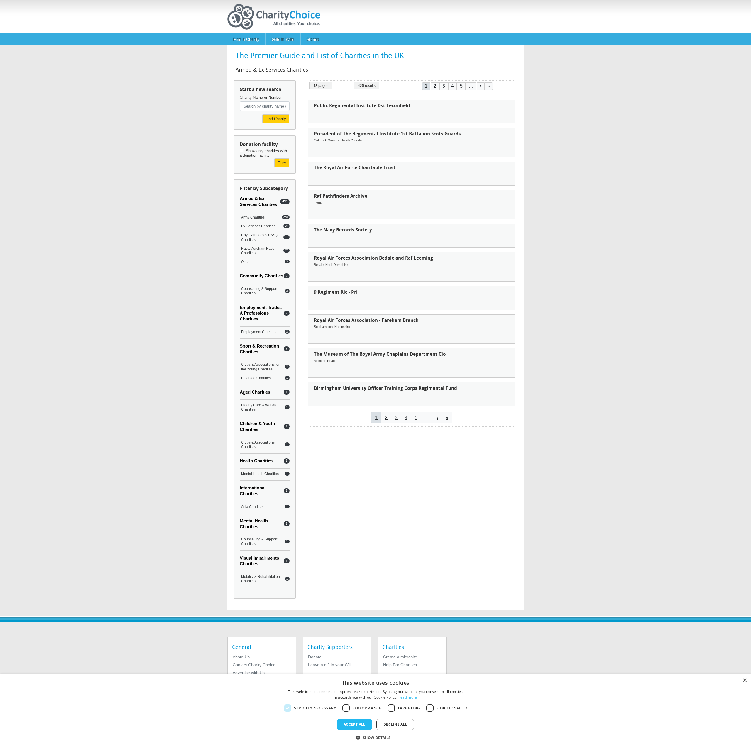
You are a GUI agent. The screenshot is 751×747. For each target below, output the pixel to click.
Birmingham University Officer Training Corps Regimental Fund (385, 388)
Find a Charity (246, 39)
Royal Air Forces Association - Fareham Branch (366, 320)
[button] (375, 737)
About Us (241, 656)
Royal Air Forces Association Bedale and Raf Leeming (373, 258)
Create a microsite (400, 656)
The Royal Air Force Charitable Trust (354, 167)
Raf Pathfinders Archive (340, 196)
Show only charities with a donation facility (263, 153)
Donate (315, 656)
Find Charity (275, 119)
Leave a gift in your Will (329, 664)
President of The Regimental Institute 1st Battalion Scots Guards (387, 134)
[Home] (276, 17)
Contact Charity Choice (254, 664)
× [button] (744, 680)
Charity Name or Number (261, 97)
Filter (282, 163)
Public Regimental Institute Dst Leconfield (362, 105)
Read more (407, 697)
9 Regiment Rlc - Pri (336, 292)
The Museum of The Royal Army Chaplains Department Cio (380, 354)
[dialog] (375, 710)
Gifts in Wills (283, 39)
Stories (313, 39)
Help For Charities (400, 664)
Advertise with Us (249, 672)
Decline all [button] (395, 724)
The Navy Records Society (343, 230)
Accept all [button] (355, 724)
